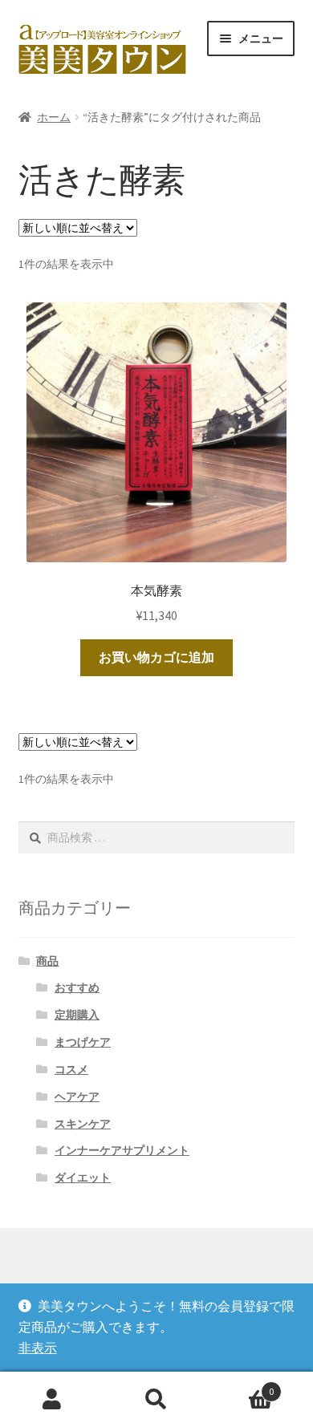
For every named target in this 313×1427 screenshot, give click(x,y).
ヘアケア (77, 1096)
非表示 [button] (37, 1348)
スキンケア (83, 1124)
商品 (47, 961)
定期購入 (77, 1014)
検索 (156, 1399)
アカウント (52, 1399)
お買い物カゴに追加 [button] (156, 657)
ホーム (54, 117)
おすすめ (77, 987)
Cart (241, 1385)
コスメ (71, 1069)
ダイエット (83, 1177)
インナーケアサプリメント (122, 1150)
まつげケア (83, 1042)
